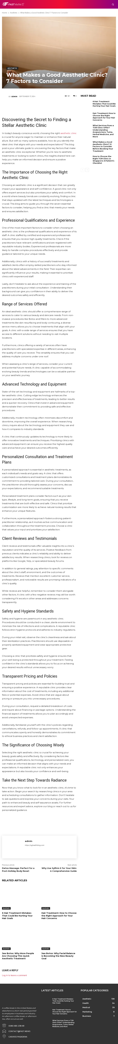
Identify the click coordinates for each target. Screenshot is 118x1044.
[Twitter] (30, 105)
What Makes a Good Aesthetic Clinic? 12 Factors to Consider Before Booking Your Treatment (103, 146)
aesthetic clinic (68, 133)
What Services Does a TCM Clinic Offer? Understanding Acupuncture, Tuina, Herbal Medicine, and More (103, 131)
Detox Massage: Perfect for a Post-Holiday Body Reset (18, 869)
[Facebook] (22, 105)
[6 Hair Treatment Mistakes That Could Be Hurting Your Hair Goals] (19, 897)
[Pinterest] (39, 105)
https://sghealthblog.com (34, 845)
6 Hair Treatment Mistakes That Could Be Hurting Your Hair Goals (17, 915)
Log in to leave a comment (14, 975)
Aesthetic (13, 12)
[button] (113, 4)
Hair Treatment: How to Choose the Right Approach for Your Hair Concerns (59, 915)
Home (4, 12)
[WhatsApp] (47, 105)
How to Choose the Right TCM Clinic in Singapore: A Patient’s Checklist (103, 159)
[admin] (5, 96)
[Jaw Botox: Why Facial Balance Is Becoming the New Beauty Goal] (59, 937)
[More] (56, 105)
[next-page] (87, 170)
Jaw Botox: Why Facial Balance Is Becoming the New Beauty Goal (58, 956)
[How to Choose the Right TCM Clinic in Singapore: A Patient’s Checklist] (86, 160)
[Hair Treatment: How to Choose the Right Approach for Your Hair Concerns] (59, 897)
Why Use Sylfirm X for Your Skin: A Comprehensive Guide (59, 869)
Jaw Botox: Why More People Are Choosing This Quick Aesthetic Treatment (18, 956)
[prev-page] (82, 170)
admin (14, 97)
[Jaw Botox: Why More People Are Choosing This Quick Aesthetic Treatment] (19, 937)
